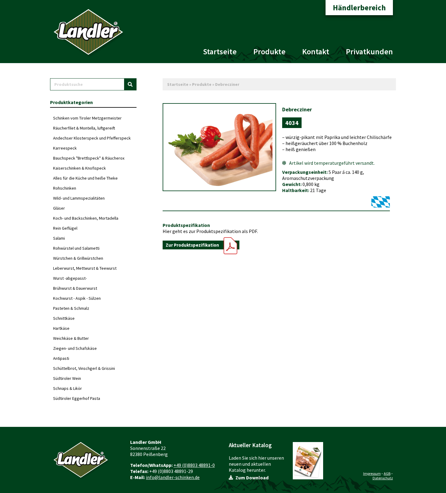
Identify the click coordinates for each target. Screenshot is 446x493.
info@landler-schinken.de (173, 477)
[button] (201, 245)
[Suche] (130, 84)
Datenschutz (383, 478)
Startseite (220, 51)
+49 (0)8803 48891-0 (194, 465)
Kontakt (315, 51)
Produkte (269, 51)
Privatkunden (369, 51)
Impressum (372, 473)
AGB (387, 473)
